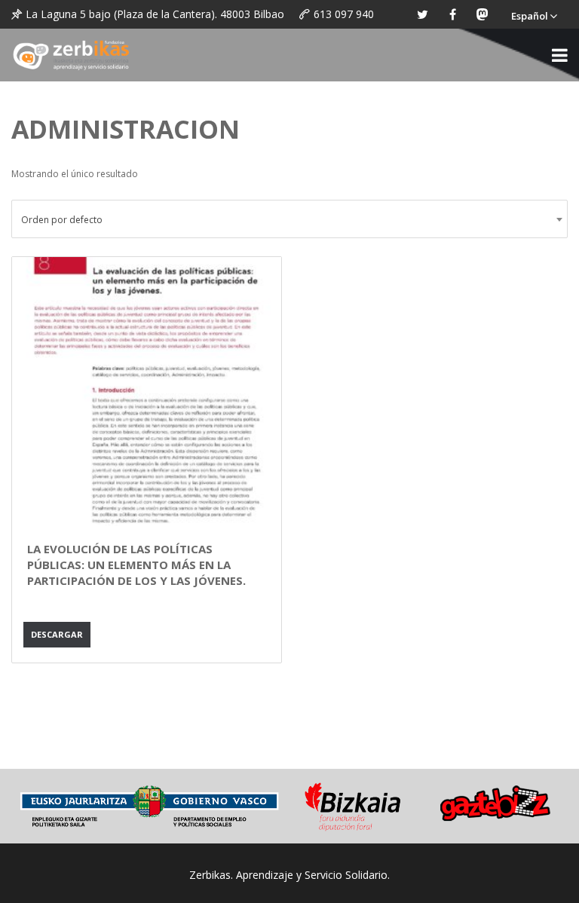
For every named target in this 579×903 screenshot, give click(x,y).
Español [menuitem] (529, 16)
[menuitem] (534, 14)
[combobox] (289, 219)
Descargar (57, 634)
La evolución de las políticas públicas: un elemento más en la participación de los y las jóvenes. (136, 564)
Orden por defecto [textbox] (62, 219)
